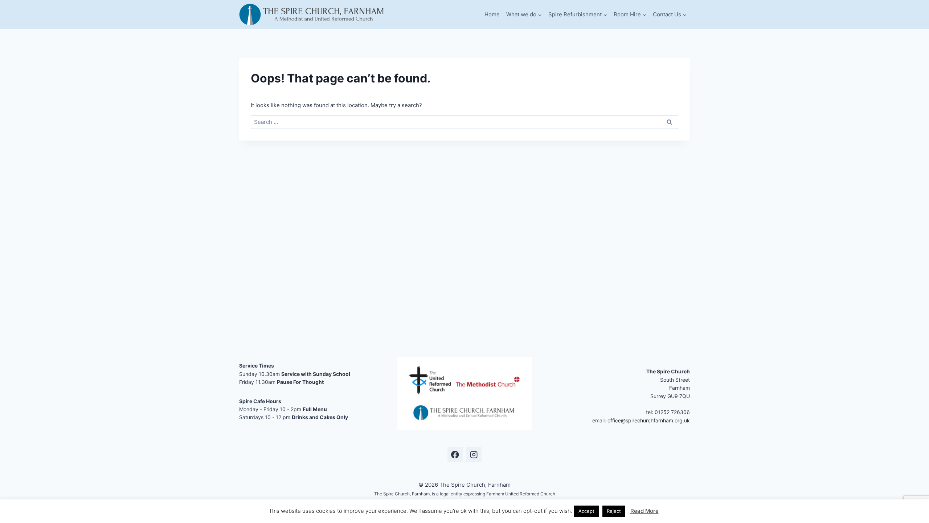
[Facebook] (455, 454)
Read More (644, 510)
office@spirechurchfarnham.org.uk (648, 420)
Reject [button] (614, 511)
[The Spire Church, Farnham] (312, 14)
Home (492, 14)
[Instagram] (474, 454)
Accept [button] (586, 511)
